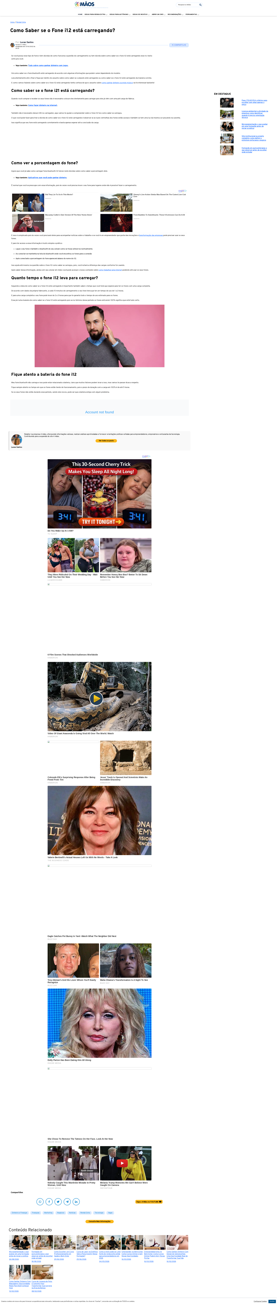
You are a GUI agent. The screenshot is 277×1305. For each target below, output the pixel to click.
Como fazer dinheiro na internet (42, 105)
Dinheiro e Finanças (19, 1213)
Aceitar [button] (272, 1301)
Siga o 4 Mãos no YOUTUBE (147, 1202)
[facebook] (49, 1201)
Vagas (110, 1213)
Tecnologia (99, 1213)
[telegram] (67, 1201)
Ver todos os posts (106, 441)
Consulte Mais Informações (99, 1221)
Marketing (48, 1213)
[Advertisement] (76, 141)
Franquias (35, 1213)
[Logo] (91, 4)
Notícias (72, 1213)
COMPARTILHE (180, 45)
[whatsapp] (40, 1201)
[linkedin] (76, 1201)
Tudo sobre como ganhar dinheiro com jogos (48, 65)
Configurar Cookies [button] (260, 1302)
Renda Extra (21, 22)
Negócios (60, 1213)
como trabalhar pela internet (110, 270)
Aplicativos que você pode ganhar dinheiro (47, 178)
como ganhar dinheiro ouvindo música (117, 83)
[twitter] (58, 1201)
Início (12, 22)
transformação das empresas (151, 235)
